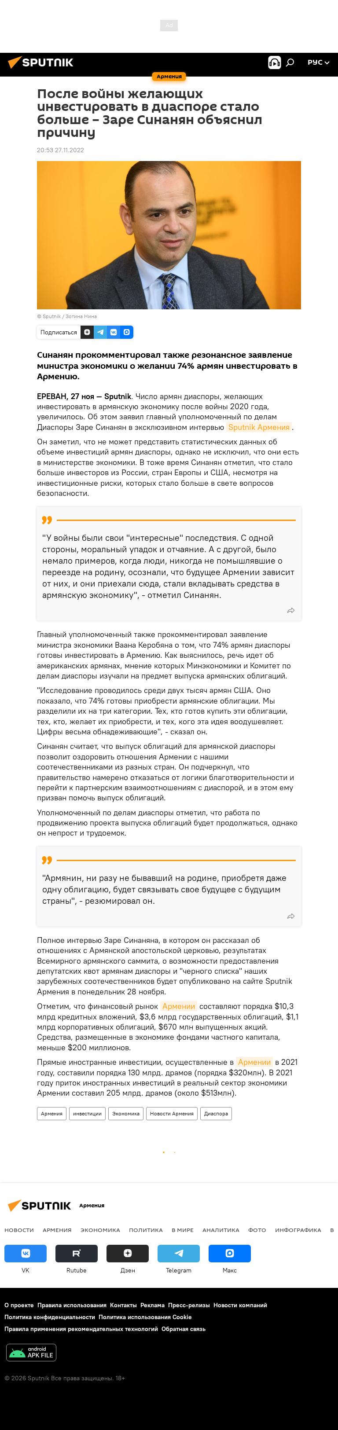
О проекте (19, 1305)
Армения (51, 1113)
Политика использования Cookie (145, 1317)
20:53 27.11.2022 (60, 150)
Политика (146, 1230)
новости (19, 1230)
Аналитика (220, 1230)
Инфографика (298, 1230)
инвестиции (87, 1113)
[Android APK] (31, 1354)
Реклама (152, 1305)
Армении (178, 1006)
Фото (257, 1230)
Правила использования (72, 1305)
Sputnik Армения (259, 427)
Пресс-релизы (189, 1305)
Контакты (123, 1305)
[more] (291, 610)
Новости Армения (172, 1113)
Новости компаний (240, 1305)
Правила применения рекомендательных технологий (81, 1329)
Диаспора (216, 1113)
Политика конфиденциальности (49, 1317)
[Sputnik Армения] (43, 70)
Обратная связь (184, 1329)
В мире (183, 1230)
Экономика (126, 1113)
